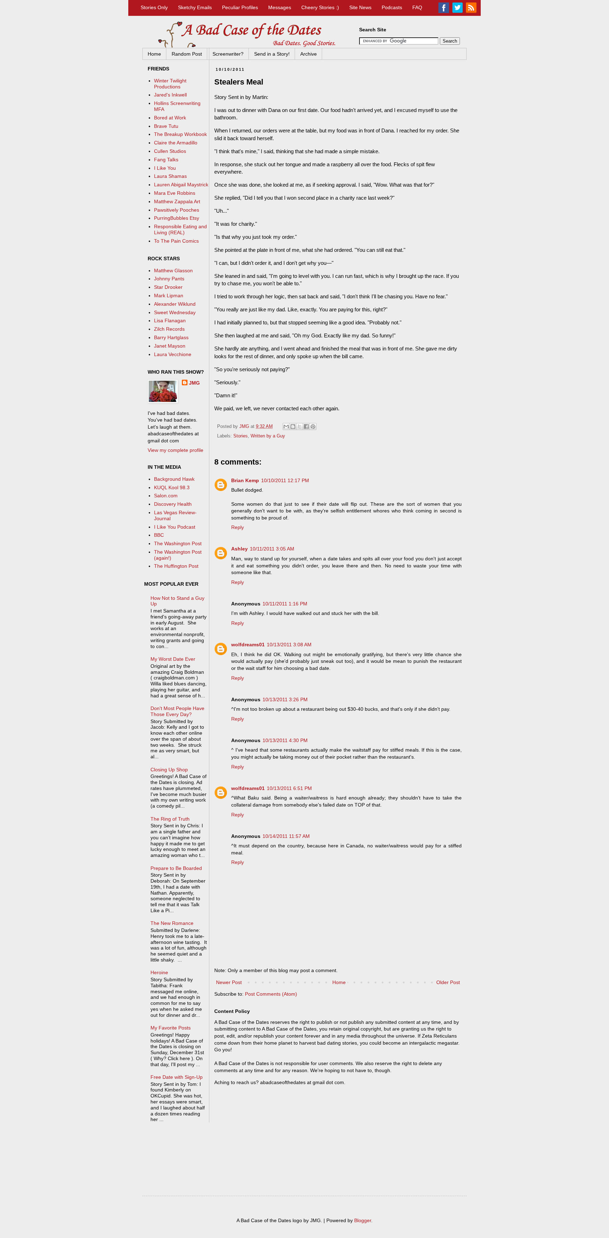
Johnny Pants (169, 278)
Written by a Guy (268, 436)
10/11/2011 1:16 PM (285, 603)
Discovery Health (173, 504)
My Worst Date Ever (172, 659)
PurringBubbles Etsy (176, 218)
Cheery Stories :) (320, 7)
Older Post (448, 982)
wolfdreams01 (248, 644)
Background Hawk (174, 479)
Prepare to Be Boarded (176, 868)
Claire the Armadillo (175, 142)
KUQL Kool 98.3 (172, 487)
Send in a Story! (272, 54)
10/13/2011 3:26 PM (285, 699)
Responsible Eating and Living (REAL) (180, 229)
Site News (360, 7)
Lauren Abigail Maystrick (181, 184)
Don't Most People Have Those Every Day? (177, 711)
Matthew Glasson (173, 270)
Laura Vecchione (172, 354)
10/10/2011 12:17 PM (285, 480)
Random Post (187, 54)
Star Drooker (168, 287)
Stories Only (154, 7)
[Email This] (286, 426)
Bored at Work (170, 117)
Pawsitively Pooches (176, 210)
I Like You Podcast (174, 527)
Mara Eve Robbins (174, 193)
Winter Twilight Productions (170, 83)
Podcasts (392, 7)
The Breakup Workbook (180, 134)
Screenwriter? (228, 54)
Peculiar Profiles (240, 7)
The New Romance (171, 923)
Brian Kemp (245, 480)
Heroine (159, 972)
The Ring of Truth (170, 819)
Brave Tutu (166, 126)
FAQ (417, 7)
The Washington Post (178, 543)
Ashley (239, 549)
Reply (237, 527)
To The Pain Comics (176, 241)
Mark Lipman (168, 295)
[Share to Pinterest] (312, 426)
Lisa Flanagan (170, 320)
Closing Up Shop (169, 769)
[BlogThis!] (292, 426)
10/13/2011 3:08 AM (289, 644)
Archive (308, 54)
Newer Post (229, 982)
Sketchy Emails (195, 7)
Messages (279, 7)
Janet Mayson (169, 346)
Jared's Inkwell (170, 95)
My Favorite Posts (170, 1028)
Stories (240, 436)
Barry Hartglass (171, 337)
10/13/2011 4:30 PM (285, 740)
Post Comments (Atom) (271, 994)
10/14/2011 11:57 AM (286, 836)
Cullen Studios (170, 151)
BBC (159, 535)
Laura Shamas (170, 176)
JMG (194, 383)
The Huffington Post (176, 566)
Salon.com (166, 495)
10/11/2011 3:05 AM (272, 549)
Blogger (362, 1220)
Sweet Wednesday (175, 312)
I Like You (165, 168)
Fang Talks (166, 159)
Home (154, 54)
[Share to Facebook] (306, 426)
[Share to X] (299, 426)
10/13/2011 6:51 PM (289, 788)
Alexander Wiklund (175, 304)
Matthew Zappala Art (177, 201)
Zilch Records (169, 329)
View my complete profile (175, 450)
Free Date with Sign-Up (176, 1077)
